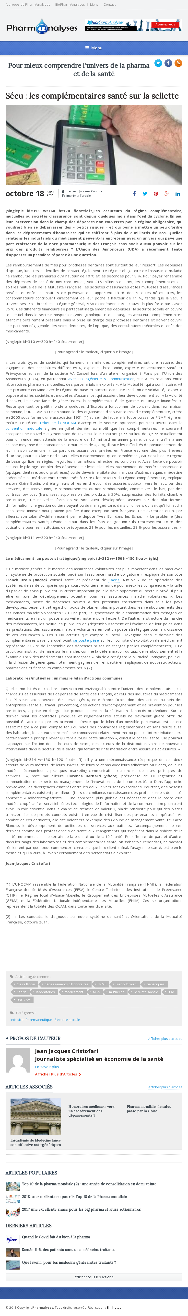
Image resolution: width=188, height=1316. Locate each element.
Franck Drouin (126, 984)
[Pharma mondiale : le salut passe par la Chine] (152, 1100)
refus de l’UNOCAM (59, 422)
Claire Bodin (26, 984)
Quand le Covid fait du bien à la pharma (56, 1237)
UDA (171, 992)
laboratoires (45, 992)
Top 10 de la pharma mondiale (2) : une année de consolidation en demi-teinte (89, 1184)
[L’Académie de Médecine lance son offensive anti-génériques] (36, 1100)
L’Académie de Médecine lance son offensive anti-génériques (36, 1142)
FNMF (102, 984)
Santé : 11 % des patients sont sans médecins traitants (68, 1250)
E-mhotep (114, 1307)
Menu (97, 48)
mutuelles (116, 992)
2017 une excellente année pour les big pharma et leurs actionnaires (81, 1209)
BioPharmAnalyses (70, 4)
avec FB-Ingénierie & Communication (101, 378)
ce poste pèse (86, 640)
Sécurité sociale (146, 992)
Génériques (155, 984)
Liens (94, 4)
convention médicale (24, 428)
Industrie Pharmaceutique (31, 1019)
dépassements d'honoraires (66, 984)
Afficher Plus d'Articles (56, 1074)
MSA (96, 992)
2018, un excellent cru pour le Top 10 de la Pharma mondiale (74, 1197)
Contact (109, 4)
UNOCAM (23, 1000)
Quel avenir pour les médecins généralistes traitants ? (69, 1262)
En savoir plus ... (48, 1066)
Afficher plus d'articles (165, 1038)
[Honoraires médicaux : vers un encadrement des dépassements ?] (94, 1100)
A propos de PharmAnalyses (28, 4)
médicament (74, 992)
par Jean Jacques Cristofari (85, 191)
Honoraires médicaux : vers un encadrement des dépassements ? (91, 1111)
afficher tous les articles (94, 1277)
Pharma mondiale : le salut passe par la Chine (149, 1108)
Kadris (113, 579)
